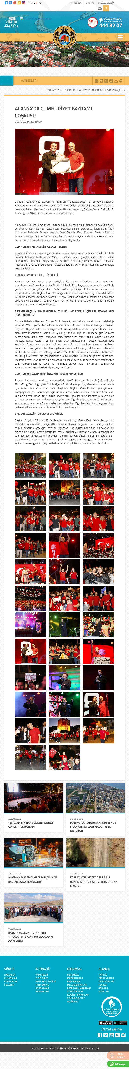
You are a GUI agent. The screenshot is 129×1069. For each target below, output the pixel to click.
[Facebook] (6, 2)
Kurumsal (73, 974)
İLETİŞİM (90, 3)
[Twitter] (10, 2)
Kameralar (42, 974)
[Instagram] (23, 2)
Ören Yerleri (106, 981)
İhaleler (9, 984)
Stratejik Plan (75, 991)
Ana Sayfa (53, 90)
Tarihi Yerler (106, 978)
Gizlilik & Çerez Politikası (76, 999)
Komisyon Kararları (79, 988)
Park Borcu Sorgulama (42, 986)
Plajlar (103, 984)
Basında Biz (42, 991)
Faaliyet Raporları (78, 994)
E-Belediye (42, 978)
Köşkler (103, 988)
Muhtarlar (73, 981)
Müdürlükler (75, 978)
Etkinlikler (10, 981)
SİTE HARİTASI (75, 3)
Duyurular (10, 978)
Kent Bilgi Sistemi (46, 981)
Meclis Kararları (77, 984)
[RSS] (19, 2)
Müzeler (104, 991)
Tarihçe (103, 974)
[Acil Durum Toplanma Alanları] (36, 18)
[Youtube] (14, 2)
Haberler (69, 90)
